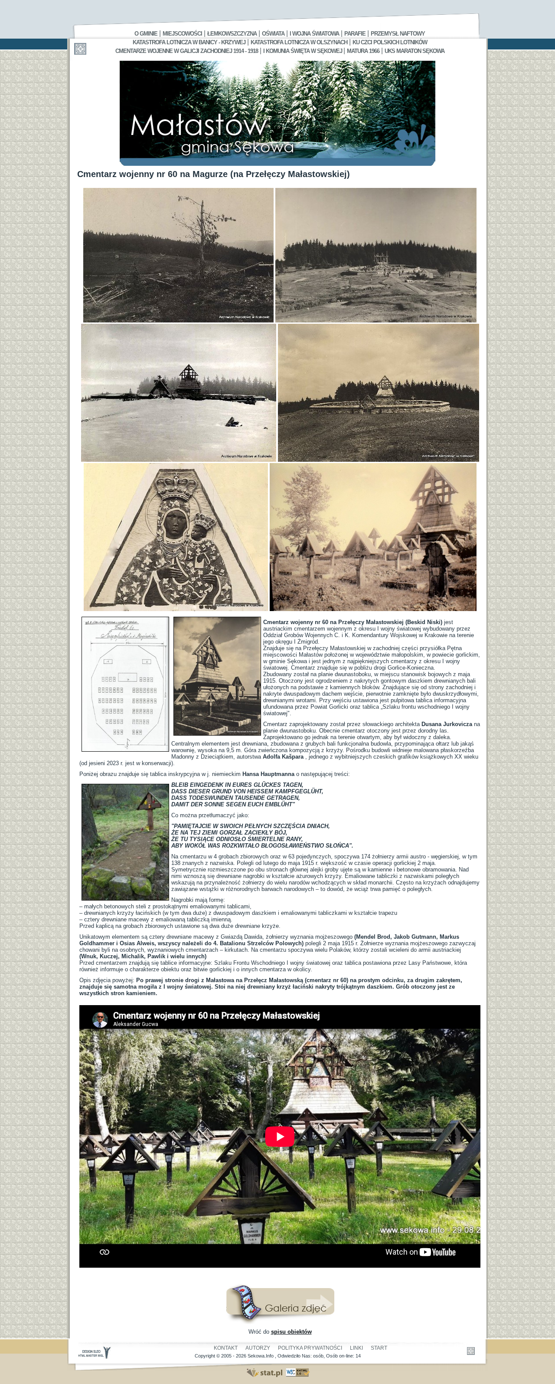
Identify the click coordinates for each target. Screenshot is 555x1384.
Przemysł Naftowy (398, 33)
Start (379, 1348)
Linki (356, 1348)
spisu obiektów (291, 1331)
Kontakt (226, 1348)
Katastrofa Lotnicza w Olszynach (299, 42)
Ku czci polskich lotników (390, 42)
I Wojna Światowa (314, 33)
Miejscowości (182, 33)
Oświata (273, 33)
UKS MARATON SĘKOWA (414, 51)
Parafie (355, 33)
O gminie (145, 33)
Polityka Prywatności (310, 1348)
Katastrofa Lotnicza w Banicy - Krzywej (189, 42)
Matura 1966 (363, 51)
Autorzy (257, 1348)
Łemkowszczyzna (232, 33)
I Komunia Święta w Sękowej (303, 51)
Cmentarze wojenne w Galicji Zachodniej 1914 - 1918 (186, 51)
